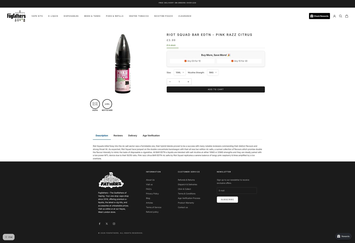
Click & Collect (184, 189)
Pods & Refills (114, 16)
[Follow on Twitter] (106, 223)
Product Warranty (186, 203)
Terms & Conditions (186, 193)
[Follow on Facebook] (99, 223)
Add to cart (216, 89)
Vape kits (37, 16)
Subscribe (227, 199)
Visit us (149, 184)
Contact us (183, 207)
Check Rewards (321, 16)
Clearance (184, 16)
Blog (148, 198)
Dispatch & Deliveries (187, 184)
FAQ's (148, 189)
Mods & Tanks (92, 16)
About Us (150, 180)
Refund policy (152, 212)
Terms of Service (153, 207)
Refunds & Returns (186, 180)
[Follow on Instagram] (114, 223)
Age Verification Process (189, 198)
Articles (149, 203)
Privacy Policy (152, 193)
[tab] (102, 136)
